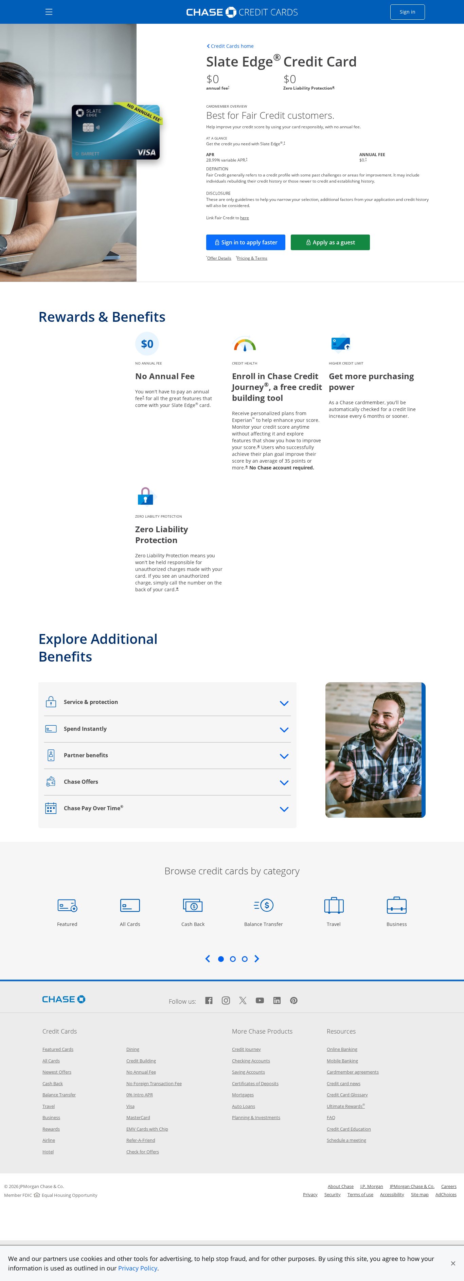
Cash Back (193, 924)
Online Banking (342, 1049)
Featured (68, 924)
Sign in (412, 11)
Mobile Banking (342, 1061)
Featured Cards (57, 1049)
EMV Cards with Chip (147, 1129)
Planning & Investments (256, 1117)
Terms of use (360, 1194)
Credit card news (343, 1083)
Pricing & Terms (252, 258)
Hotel (48, 1152)
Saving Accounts (248, 1072)
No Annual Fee (141, 1072)
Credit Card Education (349, 1129)
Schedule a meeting (346, 1140)
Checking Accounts (251, 1061)
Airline (48, 1140)
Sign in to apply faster (253, 244)
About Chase (341, 1186)
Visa (130, 1106)
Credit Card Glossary (347, 1095)
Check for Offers (142, 1152)
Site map (420, 1194)
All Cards (131, 924)
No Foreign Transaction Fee (154, 1083)
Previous (207, 958)
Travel (336, 924)
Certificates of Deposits (255, 1083)
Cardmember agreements (353, 1072)
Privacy (310, 1194)
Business (398, 924)
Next (256, 958)
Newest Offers (56, 1072)
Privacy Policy (137, 1268)
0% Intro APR (139, 1095)
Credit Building (141, 1061)
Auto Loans (243, 1106)
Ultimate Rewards (346, 1106)
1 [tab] (221, 959)
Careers (449, 1186)
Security (332, 1194)
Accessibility (392, 1194)
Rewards (51, 1129)
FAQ (331, 1117)
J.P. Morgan (371, 1186)
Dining (132, 1049)
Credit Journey (246, 1049)
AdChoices (446, 1194)
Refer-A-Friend (140, 1140)
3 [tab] (244, 959)
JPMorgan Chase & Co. (412, 1186)
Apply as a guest (341, 244)
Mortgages (243, 1095)
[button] (453, 1263)
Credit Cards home (232, 46)
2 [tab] (232, 959)
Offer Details (219, 258)
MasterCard (138, 1117)
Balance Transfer (263, 924)
